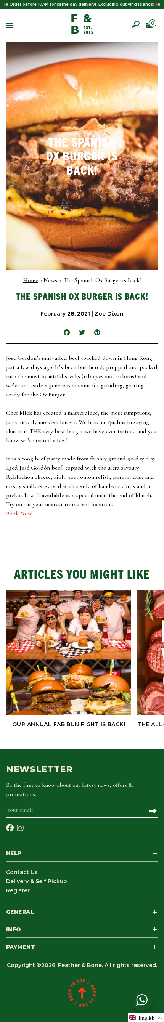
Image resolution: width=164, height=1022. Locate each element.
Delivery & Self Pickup (36, 881)
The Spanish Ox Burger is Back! (102, 280)
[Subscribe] (153, 811)
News (50, 280)
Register (18, 890)
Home (30, 280)
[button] (146, 1017)
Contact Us (22, 872)
